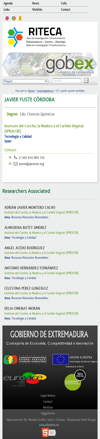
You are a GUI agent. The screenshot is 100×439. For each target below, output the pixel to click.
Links (7, 9)
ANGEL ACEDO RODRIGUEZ (24, 248)
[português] (14, 19)
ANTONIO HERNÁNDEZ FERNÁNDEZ (31, 268)
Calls (64, 3)
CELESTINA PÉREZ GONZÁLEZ (26, 288)
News (35, 3)
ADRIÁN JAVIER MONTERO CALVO (29, 208)
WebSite (37, 9)
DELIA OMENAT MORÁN (22, 308)
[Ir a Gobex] (75, 390)
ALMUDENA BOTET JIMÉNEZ (25, 228)
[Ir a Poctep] (24, 364)
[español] (20, 19)
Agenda (8, 3)
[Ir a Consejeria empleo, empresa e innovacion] (49, 351)
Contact (65, 9)
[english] (7, 19)
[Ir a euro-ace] (24, 387)
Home (31, 90)
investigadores (45, 90)
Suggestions (48, 413)
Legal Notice (48, 395)
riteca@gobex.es (49, 424)
